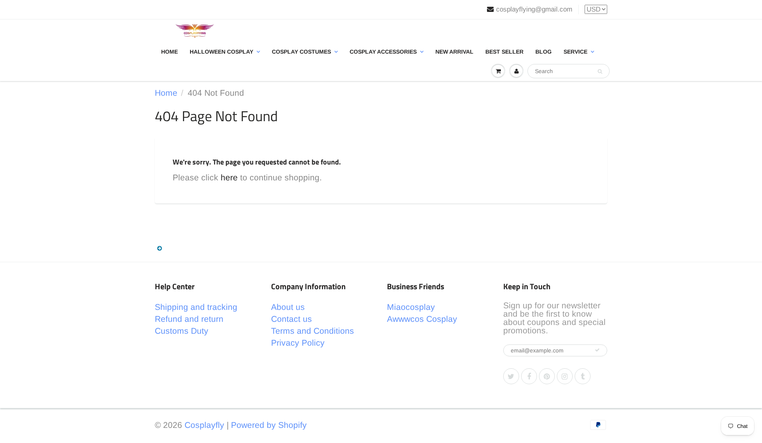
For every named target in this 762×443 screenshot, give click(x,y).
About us (288, 306)
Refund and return (189, 318)
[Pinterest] (547, 376)
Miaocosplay (411, 306)
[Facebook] (529, 376)
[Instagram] (565, 376)
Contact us (291, 318)
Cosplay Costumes (301, 51)
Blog (543, 51)
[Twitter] (511, 376)
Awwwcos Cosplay (422, 318)
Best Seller (504, 51)
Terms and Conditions (312, 330)
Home (169, 51)
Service (575, 51)
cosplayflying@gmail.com (534, 9)
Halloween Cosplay (221, 51)
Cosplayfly (204, 424)
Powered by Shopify (269, 424)
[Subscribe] (597, 350)
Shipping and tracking (196, 306)
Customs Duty (181, 330)
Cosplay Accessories (383, 51)
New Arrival (454, 51)
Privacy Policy (298, 342)
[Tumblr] (583, 376)
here (229, 177)
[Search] (599, 71)
